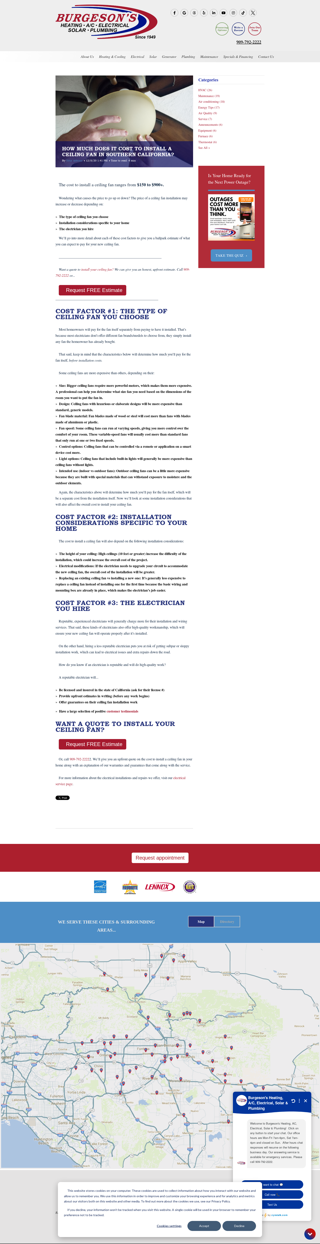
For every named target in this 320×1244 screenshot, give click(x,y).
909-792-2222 (79, 759)
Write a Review (238, 29)
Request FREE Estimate (94, 290)
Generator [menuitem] (169, 56)
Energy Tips (209, 107)
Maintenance (209, 96)
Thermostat (207, 142)
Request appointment (160, 858)
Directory (227, 921)
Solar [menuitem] (153, 56)
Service (205, 119)
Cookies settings (169, 1226)
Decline (239, 1226)
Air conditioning (211, 101)
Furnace (205, 136)
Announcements (210, 124)
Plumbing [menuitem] (188, 56)
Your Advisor (74, 160)
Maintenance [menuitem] (209, 56)
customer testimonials (122, 711)
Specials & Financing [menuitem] (238, 56)
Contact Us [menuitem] (266, 56)
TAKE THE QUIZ (231, 255)
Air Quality (207, 113)
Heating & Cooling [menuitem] (112, 56)
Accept (204, 1226)
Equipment (207, 130)
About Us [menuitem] (87, 56)
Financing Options (222, 28)
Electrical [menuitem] (137, 56)
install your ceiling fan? (97, 269)
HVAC (205, 90)
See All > (204, 148)
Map (201, 921)
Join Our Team (254, 29)
